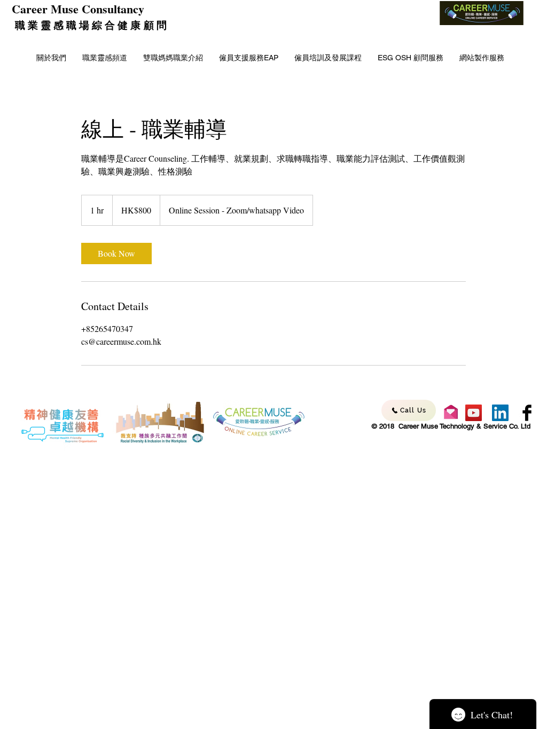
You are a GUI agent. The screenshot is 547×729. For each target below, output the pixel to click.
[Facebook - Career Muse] (527, 413)
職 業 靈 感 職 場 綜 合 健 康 (78, 25)
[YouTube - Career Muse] (473, 413)
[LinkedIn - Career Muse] (500, 413)
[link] (116, 253)
